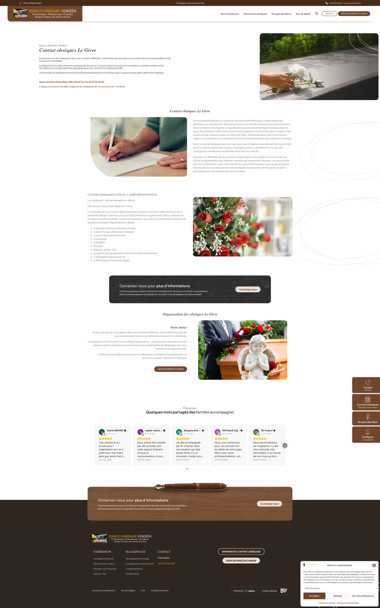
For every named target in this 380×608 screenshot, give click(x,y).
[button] (374, 565)
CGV (143, 590)
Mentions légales (128, 590)
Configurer (368, 436)
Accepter (314, 595)
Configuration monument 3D (139, 563)
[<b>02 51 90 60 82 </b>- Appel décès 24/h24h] (327, 3)
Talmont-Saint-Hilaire (104, 563)
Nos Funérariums (230, 13)
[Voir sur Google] (102, 432)
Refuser (338, 595)
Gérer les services (312, 588)
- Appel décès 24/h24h (345, 3)
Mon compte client (32, 3)
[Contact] (368, 383)
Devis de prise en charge (137, 558)
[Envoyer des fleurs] (368, 417)
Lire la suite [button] (105, 459)
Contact (367, 387)
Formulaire (164, 557)
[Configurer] (368, 432)
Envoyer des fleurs (281, 13)
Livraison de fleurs (134, 568)
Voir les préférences (363, 595)
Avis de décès (303, 13)
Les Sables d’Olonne (103, 558)
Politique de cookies (327, 603)
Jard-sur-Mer (100, 573)
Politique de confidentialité (348, 603)
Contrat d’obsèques (368, 404)
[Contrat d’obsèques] (368, 399)
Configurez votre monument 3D (190, 3)
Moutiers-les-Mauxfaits (105, 568)
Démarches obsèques (255, 13)
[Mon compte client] (20, 2)
